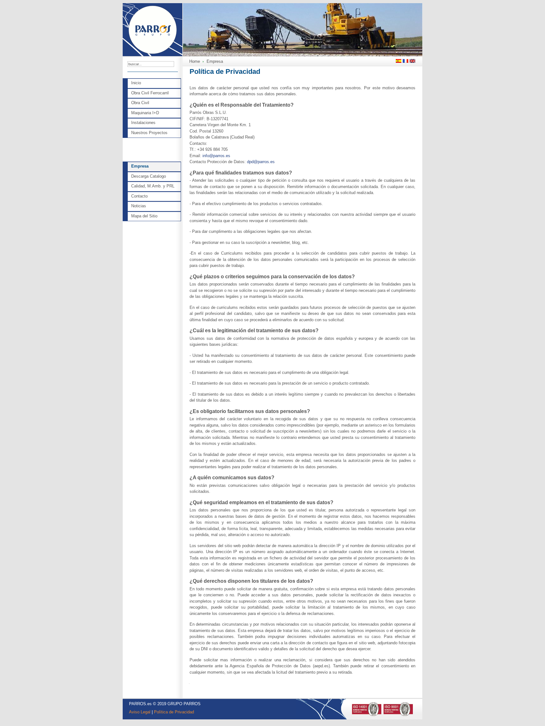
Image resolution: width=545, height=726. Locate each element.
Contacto (139, 196)
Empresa (140, 166)
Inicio (136, 82)
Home (194, 61)
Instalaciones (143, 122)
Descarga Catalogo (148, 176)
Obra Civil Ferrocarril (150, 93)
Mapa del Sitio (144, 216)
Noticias (138, 206)
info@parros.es (216, 155)
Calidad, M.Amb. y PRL (152, 186)
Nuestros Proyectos (149, 132)
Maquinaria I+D (145, 112)
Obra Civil (140, 102)
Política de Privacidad (174, 712)
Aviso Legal (139, 712)
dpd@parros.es (261, 161)
